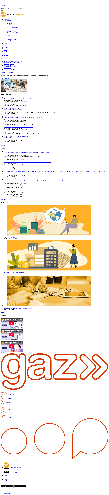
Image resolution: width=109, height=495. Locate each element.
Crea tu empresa (7, 68)
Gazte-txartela (10, 23)
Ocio (8, 42)
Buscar (2, 7)
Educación (9, 35)
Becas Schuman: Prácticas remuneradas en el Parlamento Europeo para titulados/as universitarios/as (27, 162)
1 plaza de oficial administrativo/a (12, 108)
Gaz (7, 22)
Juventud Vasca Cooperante (13, 28)
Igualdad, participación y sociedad (14, 40)
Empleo (8, 36)
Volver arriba (7, 493)
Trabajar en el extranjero (9, 69)
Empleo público (7, 65)
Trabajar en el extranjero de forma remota (13, 237)
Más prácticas (4, 199)
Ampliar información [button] (5, 78)
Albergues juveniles (11, 31)
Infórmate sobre (7, 34)
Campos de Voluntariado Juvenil (14, 27)
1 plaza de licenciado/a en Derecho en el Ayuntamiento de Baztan (19, 136)
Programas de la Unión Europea (14, 26)
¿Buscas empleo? (7, 72)
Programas (6, 19)
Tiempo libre (9, 30)
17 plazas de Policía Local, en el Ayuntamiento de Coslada (17, 99)
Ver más (2, 312)
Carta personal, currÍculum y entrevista (13, 61)
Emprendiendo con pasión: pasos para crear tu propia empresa (18, 308)
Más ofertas (3, 145)
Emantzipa (9, 20)
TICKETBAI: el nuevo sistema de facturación (14, 272)
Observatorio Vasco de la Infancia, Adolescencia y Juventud (21, 32)
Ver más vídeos (4, 352)
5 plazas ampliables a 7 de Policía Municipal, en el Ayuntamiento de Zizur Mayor (23, 117)
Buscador (3, 8)
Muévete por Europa (11, 39)
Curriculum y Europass (9, 64)
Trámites (6, 43)
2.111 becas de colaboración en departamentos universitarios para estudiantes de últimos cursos (26, 152)
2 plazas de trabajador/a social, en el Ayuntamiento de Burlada (18, 127)
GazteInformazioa (11, 24)
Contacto (3, 5)
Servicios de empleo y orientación (11, 62)
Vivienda (9, 38)
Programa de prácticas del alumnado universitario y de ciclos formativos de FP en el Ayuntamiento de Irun (29, 190)
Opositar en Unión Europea (10, 66)
